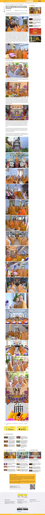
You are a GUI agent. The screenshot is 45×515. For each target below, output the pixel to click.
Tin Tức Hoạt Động (20, 4)
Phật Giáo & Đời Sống (21, 450)
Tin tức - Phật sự (7, 4)
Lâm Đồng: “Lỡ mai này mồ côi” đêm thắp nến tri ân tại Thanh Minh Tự (37, 464)
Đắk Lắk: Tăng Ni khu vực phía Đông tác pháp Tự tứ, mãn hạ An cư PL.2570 (11, 446)
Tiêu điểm (33, 5)
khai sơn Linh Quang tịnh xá (14, 423)
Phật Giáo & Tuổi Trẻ (34, 450)
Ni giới (16, 4)
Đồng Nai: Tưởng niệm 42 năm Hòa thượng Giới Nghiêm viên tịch (11, 467)
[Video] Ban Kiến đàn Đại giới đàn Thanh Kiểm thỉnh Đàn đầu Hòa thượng (37, 23)
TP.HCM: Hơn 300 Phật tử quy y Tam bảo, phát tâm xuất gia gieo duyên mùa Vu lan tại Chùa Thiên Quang (11, 442)
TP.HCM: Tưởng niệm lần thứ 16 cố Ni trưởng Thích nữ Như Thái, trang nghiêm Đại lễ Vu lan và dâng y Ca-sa (24, 442)
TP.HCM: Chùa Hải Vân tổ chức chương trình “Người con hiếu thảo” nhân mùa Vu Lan (37, 471)
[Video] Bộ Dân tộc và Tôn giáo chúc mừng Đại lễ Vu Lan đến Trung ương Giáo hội (37, 26)
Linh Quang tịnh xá (25, 423)
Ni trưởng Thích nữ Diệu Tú (8, 423)
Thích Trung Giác (9, 10)
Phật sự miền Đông (12, 4)
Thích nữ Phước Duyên (21, 423)
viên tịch (7, 424)
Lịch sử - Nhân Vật (9, 450)
